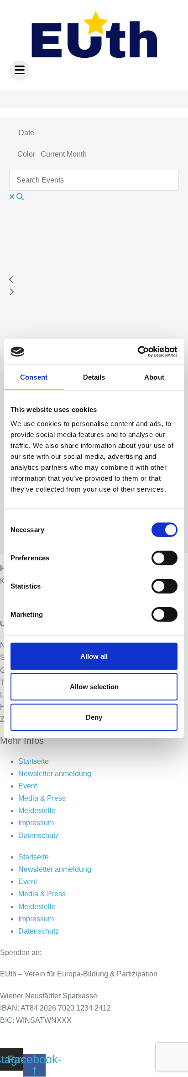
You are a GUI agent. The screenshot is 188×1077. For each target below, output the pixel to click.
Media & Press (42, 798)
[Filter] (12, 156)
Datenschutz (38, 835)
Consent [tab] (33, 377)
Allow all (94, 656)
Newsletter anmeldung (54, 773)
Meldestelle (37, 810)
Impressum (36, 823)
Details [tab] (94, 377)
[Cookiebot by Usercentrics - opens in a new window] (138, 352)
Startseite (33, 761)
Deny (94, 717)
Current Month (64, 154)
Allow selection (94, 687)
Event (27, 786)
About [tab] (154, 377)
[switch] (164, 558)
